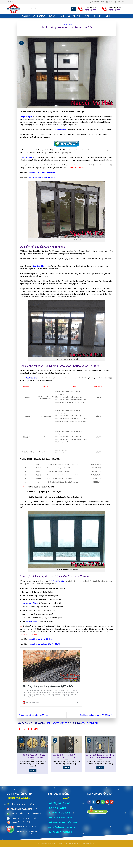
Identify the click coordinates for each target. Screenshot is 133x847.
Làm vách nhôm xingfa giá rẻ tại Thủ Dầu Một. (44, 644)
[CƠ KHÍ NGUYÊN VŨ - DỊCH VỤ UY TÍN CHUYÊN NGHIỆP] (16, 9)
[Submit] (73, 9)
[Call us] (103, 802)
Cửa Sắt (52, 16)
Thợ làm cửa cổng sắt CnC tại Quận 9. (41, 177)
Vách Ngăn (98, 16)
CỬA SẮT (52, 803)
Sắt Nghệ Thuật (39, 16)
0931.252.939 (17, 818)
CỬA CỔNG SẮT (64, 803)
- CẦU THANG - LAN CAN (57, 808)
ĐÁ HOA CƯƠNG (55, 832)
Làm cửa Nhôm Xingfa (30, 603)
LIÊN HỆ (108, 16)
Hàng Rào (76, 16)
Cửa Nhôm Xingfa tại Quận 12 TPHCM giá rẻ (96, 715)
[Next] (116, 756)
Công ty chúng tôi (26, 117)
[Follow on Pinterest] (12, 1)
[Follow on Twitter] (10, 1)
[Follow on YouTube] (112, 802)
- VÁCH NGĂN (70, 827)
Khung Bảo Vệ (64, 16)
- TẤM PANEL (67, 832)
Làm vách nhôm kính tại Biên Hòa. (40, 639)
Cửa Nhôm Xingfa (66, 24)
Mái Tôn (87, 16)
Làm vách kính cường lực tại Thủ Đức (41, 172)
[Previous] (17, 756)
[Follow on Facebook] (8, 1)
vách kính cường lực (33, 621)
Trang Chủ (26, 16)
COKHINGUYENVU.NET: (57, 723)
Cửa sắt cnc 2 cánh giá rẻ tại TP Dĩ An (34, 715)
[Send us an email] (98, 802)
